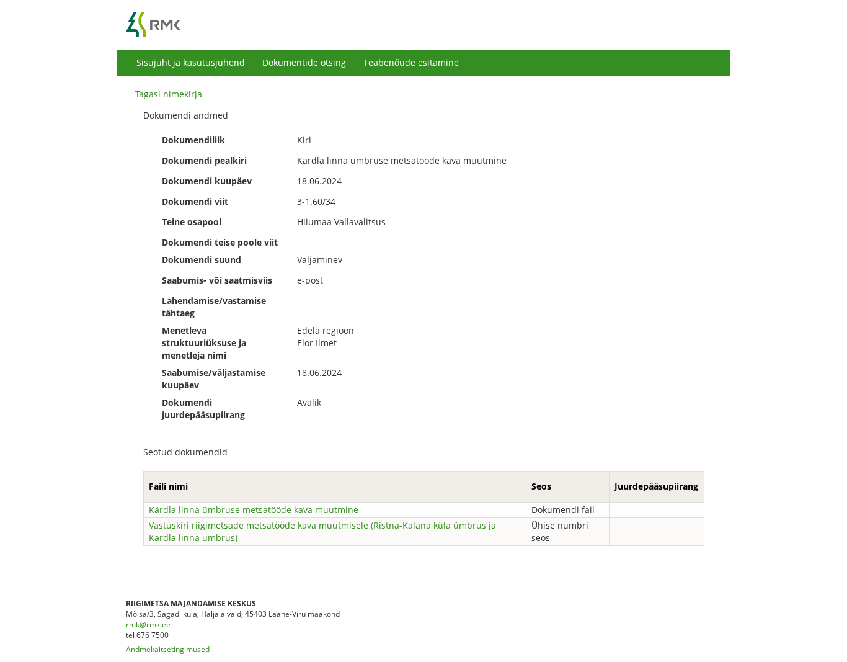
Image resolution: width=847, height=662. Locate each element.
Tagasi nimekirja (168, 94)
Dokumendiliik (193, 140)
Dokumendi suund (201, 260)
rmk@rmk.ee (148, 624)
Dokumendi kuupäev (207, 181)
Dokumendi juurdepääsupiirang (203, 408)
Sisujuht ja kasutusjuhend (190, 62)
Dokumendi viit (195, 201)
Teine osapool (191, 222)
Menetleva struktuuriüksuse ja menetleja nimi (204, 342)
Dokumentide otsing (304, 62)
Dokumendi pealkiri (204, 160)
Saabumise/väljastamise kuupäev (213, 379)
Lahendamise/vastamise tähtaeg (214, 307)
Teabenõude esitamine (411, 62)
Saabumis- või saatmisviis (217, 280)
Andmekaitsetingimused (168, 649)
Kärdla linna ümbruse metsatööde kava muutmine (253, 510)
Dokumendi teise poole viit (220, 242)
